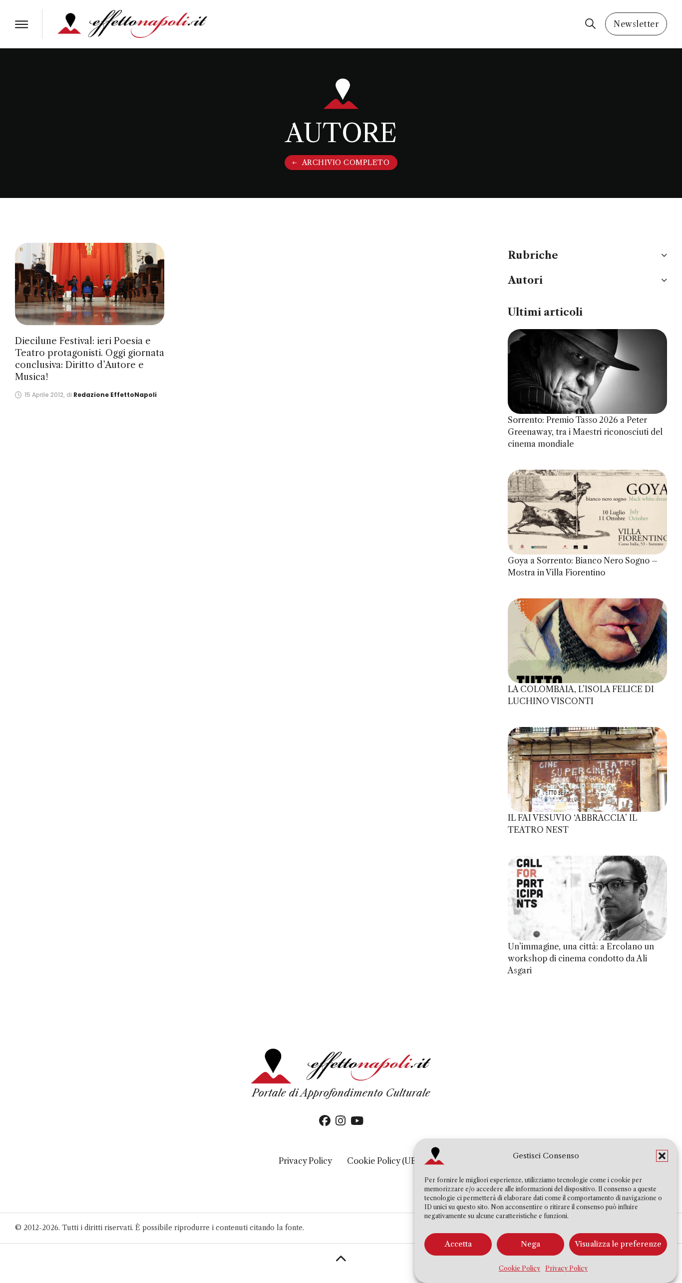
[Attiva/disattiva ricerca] (590, 24)
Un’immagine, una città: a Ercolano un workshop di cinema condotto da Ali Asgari (581, 958)
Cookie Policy (519, 1268)
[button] (662, 1156)
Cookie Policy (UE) (383, 1161)
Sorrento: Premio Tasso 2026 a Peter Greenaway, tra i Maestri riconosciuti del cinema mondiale (585, 432)
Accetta (458, 1244)
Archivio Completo (346, 162)
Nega (530, 1244)
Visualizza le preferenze (618, 1244)
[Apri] (21, 24)
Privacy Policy (566, 1268)
